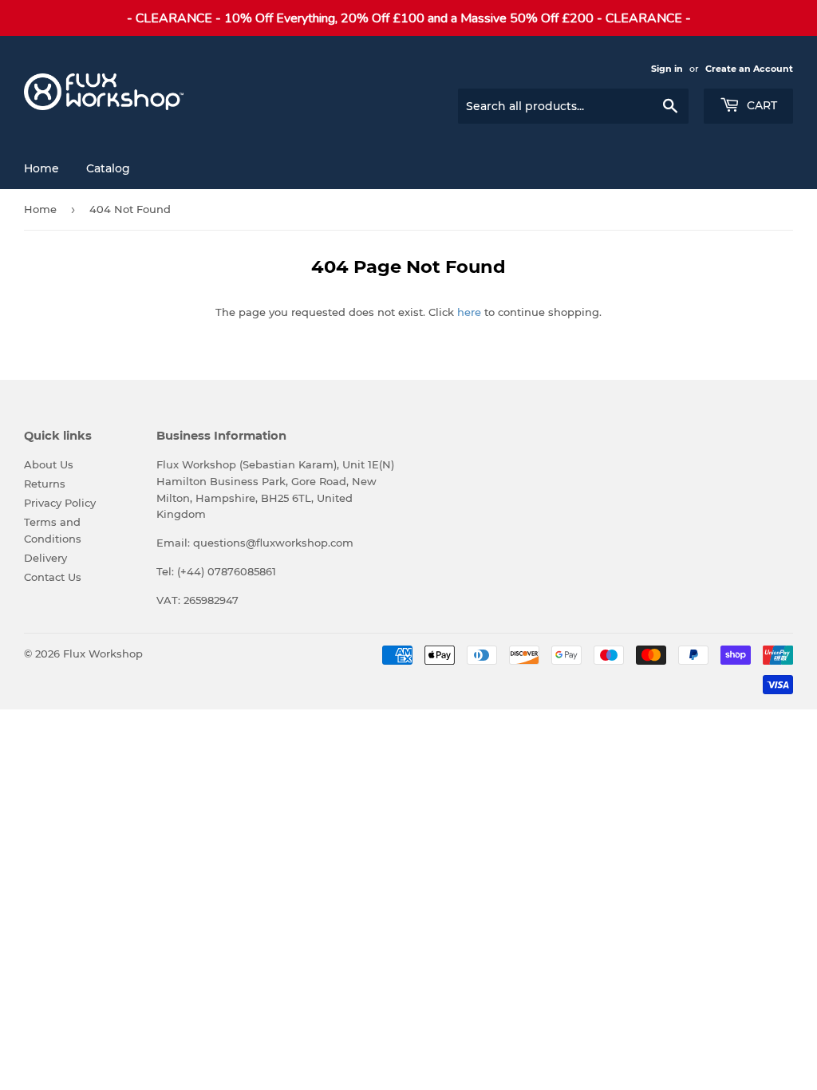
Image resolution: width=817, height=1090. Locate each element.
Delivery (45, 557)
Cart (760, 105)
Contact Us (52, 577)
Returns (44, 483)
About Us (48, 464)
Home (41, 168)
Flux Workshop (103, 653)
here (469, 312)
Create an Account (749, 68)
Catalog (108, 168)
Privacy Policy (60, 502)
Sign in (667, 68)
